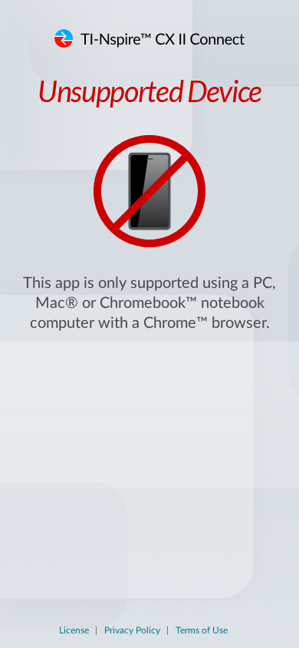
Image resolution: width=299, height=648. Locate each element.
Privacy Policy (132, 630)
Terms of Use (202, 630)
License (74, 630)
